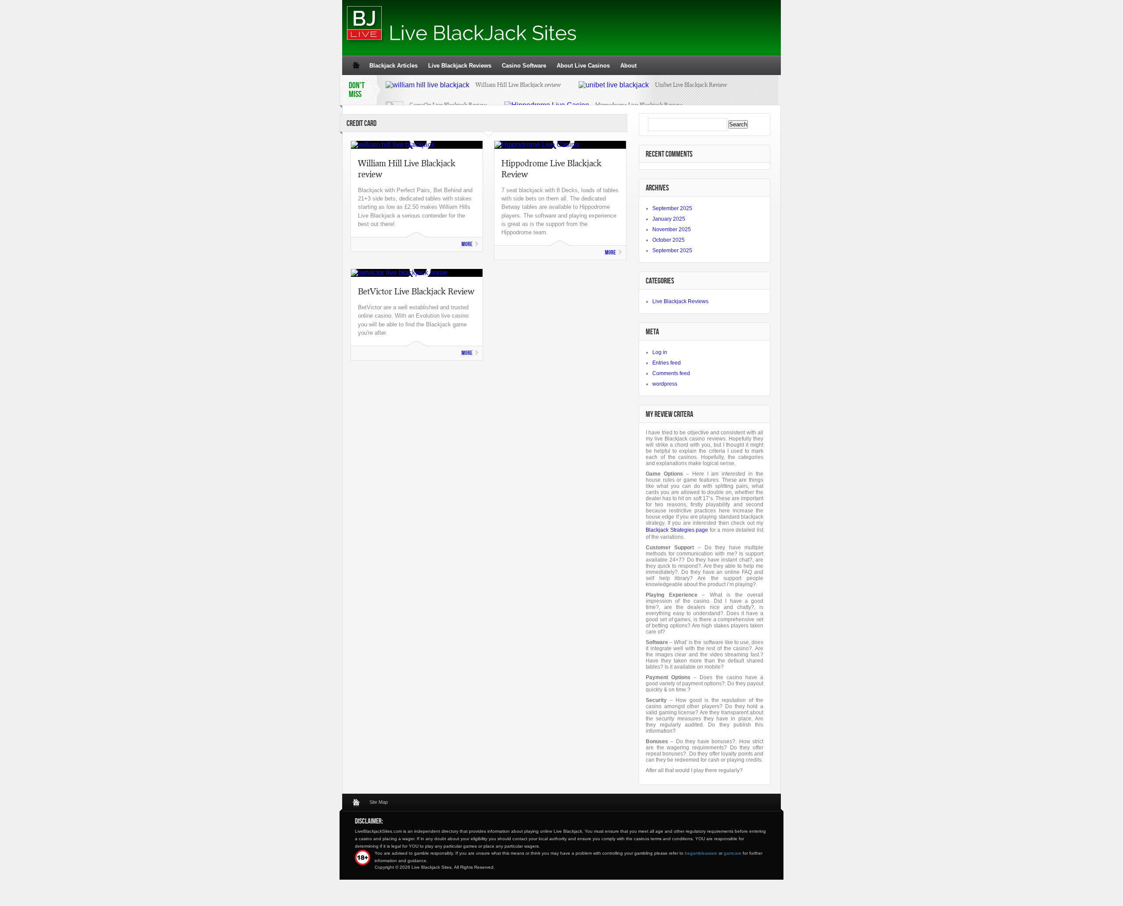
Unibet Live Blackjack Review (691, 84)
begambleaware (701, 853)
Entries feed (666, 363)
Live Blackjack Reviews (459, 65)
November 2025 (671, 229)
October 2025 (668, 240)
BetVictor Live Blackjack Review (416, 291)
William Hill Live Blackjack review (518, 84)
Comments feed (671, 373)
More (466, 244)
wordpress (664, 384)
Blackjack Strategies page (677, 530)
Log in (659, 352)
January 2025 (668, 219)
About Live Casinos (583, 65)
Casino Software (524, 65)
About (628, 65)
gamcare (732, 853)
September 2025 (672, 208)
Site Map (378, 802)
